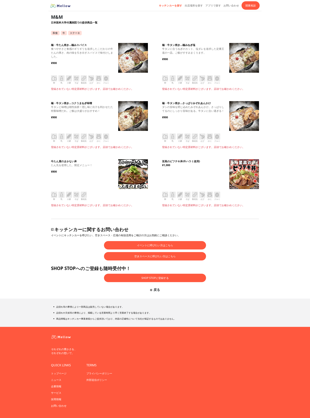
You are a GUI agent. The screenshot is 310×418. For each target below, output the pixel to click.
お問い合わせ (231, 5)
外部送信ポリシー (96, 380)
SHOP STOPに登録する (155, 278)
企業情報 (56, 386)
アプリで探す (213, 5)
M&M (57, 17)
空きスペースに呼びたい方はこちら (155, 256)
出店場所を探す (194, 5)
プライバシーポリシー (99, 373)
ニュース (56, 380)
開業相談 (250, 5)
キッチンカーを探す (170, 5)
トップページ (59, 373)
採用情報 (56, 399)
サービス (56, 393)
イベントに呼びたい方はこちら (155, 245)
